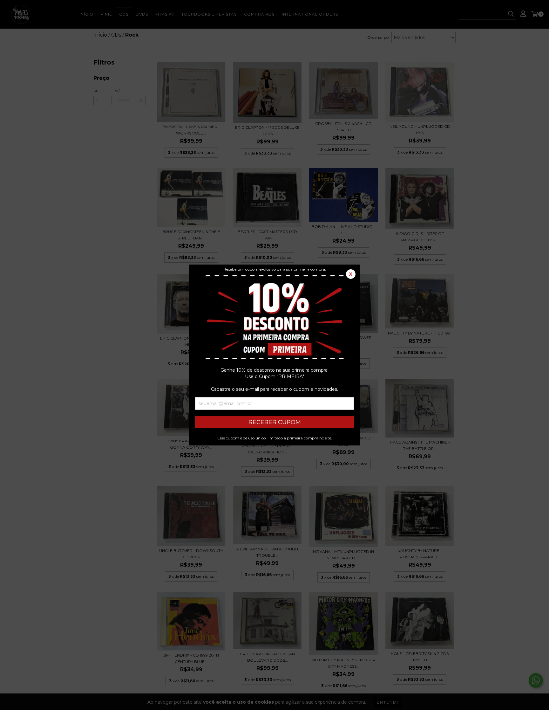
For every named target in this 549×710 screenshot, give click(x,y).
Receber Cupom (274, 422)
